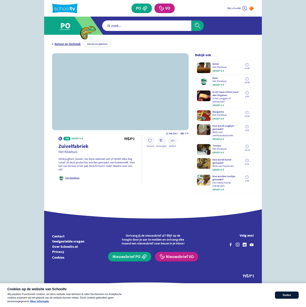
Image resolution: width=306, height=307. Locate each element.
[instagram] (237, 244)
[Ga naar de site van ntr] (248, 275)
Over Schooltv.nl (65, 246)
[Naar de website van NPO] (251, 8)
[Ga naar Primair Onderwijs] (68, 26)
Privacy (58, 251)
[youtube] (251, 244)
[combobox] (146, 25)
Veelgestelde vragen (68, 241)
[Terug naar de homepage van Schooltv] (65, 8)
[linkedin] (244, 244)
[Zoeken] (197, 25)
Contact (58, 236)
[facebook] (230, 244)
